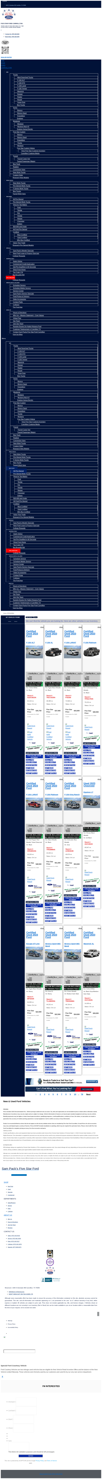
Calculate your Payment (34, 756)
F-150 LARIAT (70, 643)
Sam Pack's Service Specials (23, 294)
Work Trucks (9, 180)
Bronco (19, 110)
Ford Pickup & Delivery (21, 296)
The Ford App (17, 307)
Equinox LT (88, 792)
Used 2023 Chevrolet (89, 784)
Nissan (19, 218)
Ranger (20, 94)
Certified (16, 232)
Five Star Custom (19, 132)
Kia (18, 213)
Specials (11, 520)
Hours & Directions (19, 312)
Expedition (21, 140)
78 (82, 1094)
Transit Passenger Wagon (26, 161)
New (7, 72)
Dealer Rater (6, 57)
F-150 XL (49, 643)
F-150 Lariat (21, 86)
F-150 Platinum (90, 643)
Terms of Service (52, 1460)
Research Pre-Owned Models (23, 245)
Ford (19, 207)
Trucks (15, 75)
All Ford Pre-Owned (20, 229)
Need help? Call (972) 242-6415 (51, 1474)
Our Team (16, 321)
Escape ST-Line (33, 944)
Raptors (16, 167)
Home (5, 613)
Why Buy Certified (23, 240)
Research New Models (21, 178)
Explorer (20, 118)
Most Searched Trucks (25, 77)
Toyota (19, 210)
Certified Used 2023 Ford (32, 633)
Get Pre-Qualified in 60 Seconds (24, 267)
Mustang (20, 124)
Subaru (19, 224)
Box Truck (16, 164)
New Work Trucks (19, 172)
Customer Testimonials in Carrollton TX (27, 329)
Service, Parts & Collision (13, 282)
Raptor (19, 97)
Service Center (18, 291)
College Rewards (19, 256)
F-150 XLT (21, 80)
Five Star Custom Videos (26, 148)
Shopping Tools (10, 258)
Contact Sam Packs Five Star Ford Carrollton (29, 332)
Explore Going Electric (25, 129)
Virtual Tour (17, 318)
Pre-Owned (9, 196)
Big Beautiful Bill (19, 275)
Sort (36, 617)
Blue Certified (22, 235)
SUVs (15, 108)
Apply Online (17, 261)
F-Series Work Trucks (20, 188)
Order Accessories (19, 299)
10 (75, 1094)
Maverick (20, 91)
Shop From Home (19, 269)
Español (4, 1)
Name (10, 1441)
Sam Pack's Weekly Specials (23, 251)
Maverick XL (89, 944)
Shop (6, 1182)
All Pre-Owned (18, 199)
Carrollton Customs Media (30, 153)
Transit (15, 156)
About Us (8, 309)
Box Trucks (21, 105)
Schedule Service (19, 285)
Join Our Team (18, 324)
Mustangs (16, 121)
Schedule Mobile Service (22, 288)
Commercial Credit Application (24, 264)
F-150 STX (21, 83)
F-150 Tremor (22, 88)
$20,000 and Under (20, 226)
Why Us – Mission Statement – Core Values (28, 315)
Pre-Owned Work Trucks (21, 186)
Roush (19, 100)
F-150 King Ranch (72, 795)
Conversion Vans (19, 169)
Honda (19, 216)
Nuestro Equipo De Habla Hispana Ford (27, 326)
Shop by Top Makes (20, 205)
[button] (50, 338)
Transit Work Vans (19, 194)
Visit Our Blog (18, 334)
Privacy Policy (40, 1460)
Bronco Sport (22, 113)
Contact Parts (18, 302)
